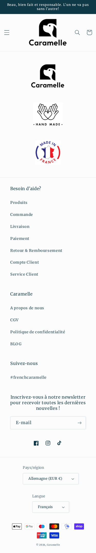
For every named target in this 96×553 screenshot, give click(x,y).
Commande (21, 214)
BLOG (16, 344)
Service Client (24, 274)
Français (45, 507)
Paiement (19, 238)
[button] (7, 32)
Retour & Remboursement (36, 250)
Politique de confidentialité (37, 332)
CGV (14, 320)
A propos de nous (27, 308)
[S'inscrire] (80, 422)
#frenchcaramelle (28, 377)
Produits (19, 202)
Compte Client (24, 262)
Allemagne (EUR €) (45, 478)
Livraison (20, 226)
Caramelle (53, 544)
